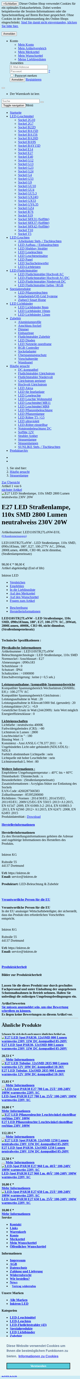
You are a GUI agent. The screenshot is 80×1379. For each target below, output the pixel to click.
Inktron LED (19, 1303)
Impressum (17, 1260)
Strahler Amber (28, 436)
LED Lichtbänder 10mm (34, 311)
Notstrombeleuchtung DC (34, 428)
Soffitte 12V (26, 432)
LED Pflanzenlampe (31, 414)
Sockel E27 (25, 153)
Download (34, 816)
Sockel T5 (24, 234)
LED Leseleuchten (30, 252)
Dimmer (23, 329)
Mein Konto (26, 44)
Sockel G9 (25, 182)
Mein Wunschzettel (23, 1243)
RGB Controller (28, 347)
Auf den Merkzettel (22, 593)
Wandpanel (25, 362)
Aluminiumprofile (29, 322)
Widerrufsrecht (20, 1275)
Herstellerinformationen (25, 611)
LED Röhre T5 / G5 (31, 417)
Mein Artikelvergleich (32, 48)
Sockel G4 (25, 175)
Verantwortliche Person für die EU (26, 899)
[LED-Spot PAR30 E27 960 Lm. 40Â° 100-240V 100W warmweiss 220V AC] (40, 1169)
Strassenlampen (28, 443)
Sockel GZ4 (26, 208)
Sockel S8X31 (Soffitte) (33, 219)
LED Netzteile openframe (34, 344)
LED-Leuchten (20, 237)
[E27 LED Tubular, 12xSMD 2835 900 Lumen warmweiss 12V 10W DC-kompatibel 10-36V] (40, 1067)
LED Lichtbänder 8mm (33, 307)
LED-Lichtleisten (29, 267)
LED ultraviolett (28, 421)
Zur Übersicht (11, 482)
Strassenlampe (27, 439)
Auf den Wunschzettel (24, 597)
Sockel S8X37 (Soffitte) (33, 222)
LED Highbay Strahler (33, 248)
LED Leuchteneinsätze (33, 256)
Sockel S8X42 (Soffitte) (33, 226)
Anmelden (9, 33)
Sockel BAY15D (29, 145)
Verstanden (38, 1366)
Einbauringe (26, 333)
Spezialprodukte (20, 289)
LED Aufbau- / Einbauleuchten (38, 245)
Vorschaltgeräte (28, 358)
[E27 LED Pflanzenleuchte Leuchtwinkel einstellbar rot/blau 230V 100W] (40, 1118)
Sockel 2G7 (25, 123)
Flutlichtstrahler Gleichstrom (36, 373)
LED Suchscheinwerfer (33, 263)
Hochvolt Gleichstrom (32, 384)
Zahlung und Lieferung (26, 1271)
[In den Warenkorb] (3, 1060)
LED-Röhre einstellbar (33, 425)
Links (14, 1228)
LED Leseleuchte (29, 395)
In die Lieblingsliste (22, 589)
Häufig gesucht (20, 366)
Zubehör (15, 318)
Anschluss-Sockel (29, 325)
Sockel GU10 (27, 186)
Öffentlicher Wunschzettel (28, 1246)
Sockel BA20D (28, 138)
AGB (13, 1264)
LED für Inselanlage (31, 391)
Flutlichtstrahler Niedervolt (35, 377)
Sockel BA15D (28, 131)
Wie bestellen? (20, 1278)
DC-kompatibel (28, 369)
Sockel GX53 (27, 200)
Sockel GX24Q (28, 197)
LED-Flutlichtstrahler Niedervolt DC (42, 281)
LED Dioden (26, 340)
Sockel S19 (25, 215)
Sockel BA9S (27, 142)
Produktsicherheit (14, 967)
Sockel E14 (25, 149)
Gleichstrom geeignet (32, 380)
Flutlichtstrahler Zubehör (34, 336)
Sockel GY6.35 (28, 204)
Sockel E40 (25, 156)
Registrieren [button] (33, 79)
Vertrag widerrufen (24, 1286)
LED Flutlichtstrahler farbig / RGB (40, 285)
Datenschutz (18, 1267)
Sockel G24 (25, 171)
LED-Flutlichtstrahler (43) (28, 1325)
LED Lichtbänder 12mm (34, 314)
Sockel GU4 (26, 189)
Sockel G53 (25, 178)
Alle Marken (18, 1300)
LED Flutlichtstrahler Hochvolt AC (41, 274)
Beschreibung (19, 607)
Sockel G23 (25, 167)
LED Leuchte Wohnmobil (35, 399)
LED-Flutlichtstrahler (24, 270)
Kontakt (15, 1224)
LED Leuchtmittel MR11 (34, 402)
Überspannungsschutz (32, 355)
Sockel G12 (25, 160)
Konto (14, 1235)
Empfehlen (17, 586)
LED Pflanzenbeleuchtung (35, 410)
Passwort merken (25, 75)
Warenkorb (18, 1231)
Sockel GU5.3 (27, 193)
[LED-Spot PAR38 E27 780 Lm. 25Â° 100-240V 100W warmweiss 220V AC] (40, 1092)
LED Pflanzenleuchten (33, 292)
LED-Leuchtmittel (22, 116)
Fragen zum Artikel (22, 600)
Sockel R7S (25, 211)
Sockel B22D (27, 127)
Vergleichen (17, 582)
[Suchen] (42, 102)
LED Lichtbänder (21, 303)
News (13, 1282)
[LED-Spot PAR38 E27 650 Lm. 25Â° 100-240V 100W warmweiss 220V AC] (40, 1195)
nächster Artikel (12, 489)
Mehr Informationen (20, 1059)
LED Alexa (25, 388)
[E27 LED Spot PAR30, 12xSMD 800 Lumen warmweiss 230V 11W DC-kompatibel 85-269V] (40, 1041)
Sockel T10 (25, 230)
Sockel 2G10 (26, 120)
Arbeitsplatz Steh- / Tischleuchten (40, 241)
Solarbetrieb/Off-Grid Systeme (38, 296)
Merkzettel (17, 1239)
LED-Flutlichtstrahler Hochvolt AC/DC (44, 278)
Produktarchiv (19, 450)
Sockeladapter (27, 351)
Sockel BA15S (28, 134)
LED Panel (25, 259)
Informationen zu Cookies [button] (38, 1356)
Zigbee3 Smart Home (32, 300)
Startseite (16, 112)
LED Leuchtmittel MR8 (33, 406)
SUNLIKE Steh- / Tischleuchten (39, 447)
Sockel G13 (25, 164)
